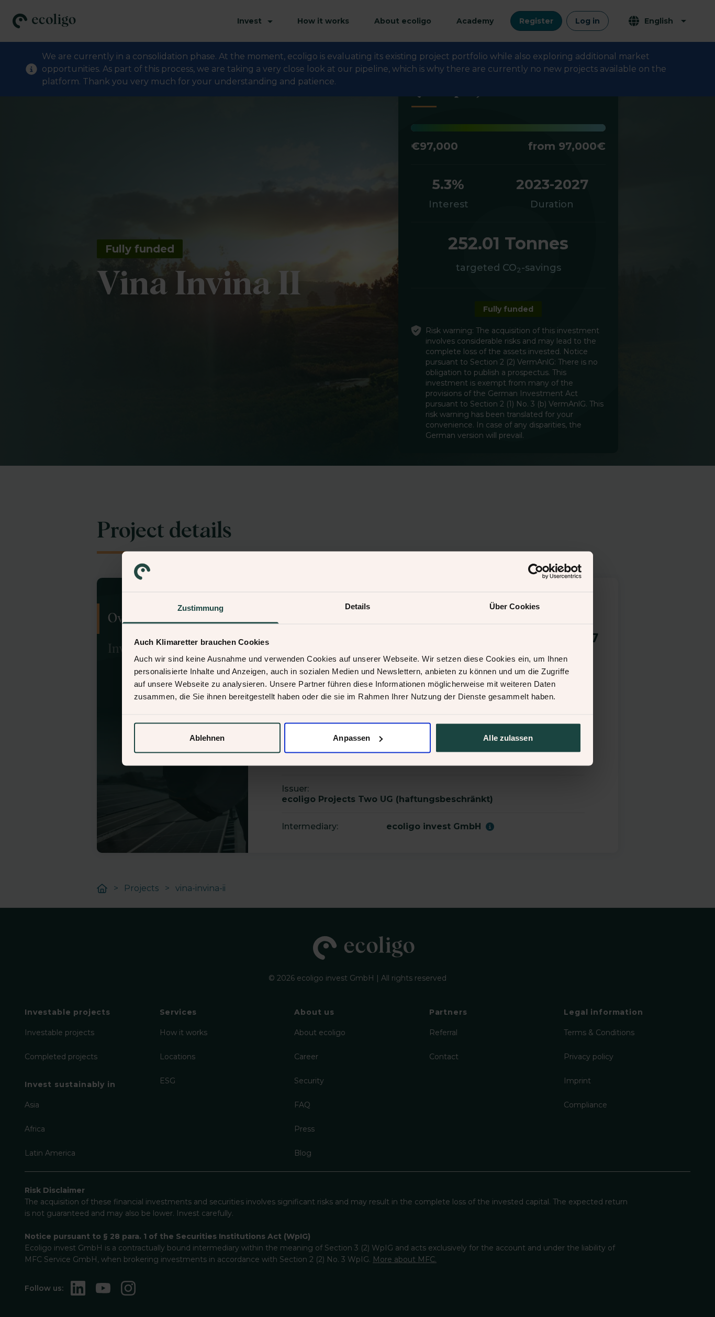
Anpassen (351, 737)
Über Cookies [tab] (514, 605)
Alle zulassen (507, 737)
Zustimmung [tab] (200, 607)
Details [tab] (358, 605)
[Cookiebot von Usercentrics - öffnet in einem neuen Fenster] (536, 571)
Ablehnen (207, 737)
